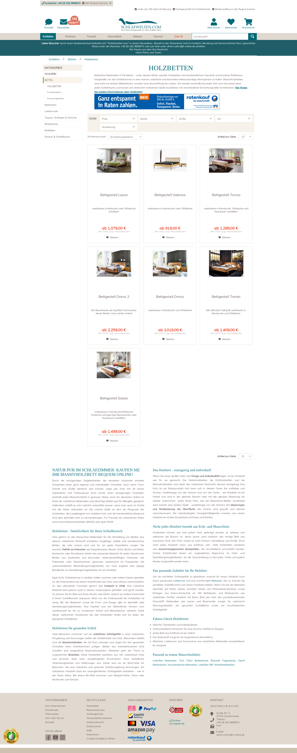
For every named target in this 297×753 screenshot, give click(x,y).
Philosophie (51, 713)
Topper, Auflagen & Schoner (61, 117)
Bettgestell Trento (226, 297)
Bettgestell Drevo (170, 297)
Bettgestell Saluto (114, 398)
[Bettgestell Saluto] (113, 367)
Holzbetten (54, 86)
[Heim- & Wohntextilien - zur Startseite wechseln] (139, 24)
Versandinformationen (99, 718)
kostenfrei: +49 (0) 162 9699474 (62, 3)
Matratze (217, 580)
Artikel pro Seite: (227, 136)
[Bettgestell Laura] (113, 163)
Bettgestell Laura (114, 195)
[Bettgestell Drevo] (170, 265)
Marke (143, 118)
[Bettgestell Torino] (226, 163)
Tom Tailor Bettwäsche (193, 660)
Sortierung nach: (96, 136)
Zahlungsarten (95, 713)
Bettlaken (50, 130)
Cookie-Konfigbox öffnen (101, 738)
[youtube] (55, 737)
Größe (182, 118)
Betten (49, 80)
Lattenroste (51, 111)
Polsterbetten (54, 92)
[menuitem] (148, 25)
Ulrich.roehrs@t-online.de (181, 46)
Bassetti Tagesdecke (223, 660)
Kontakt (49, 722)
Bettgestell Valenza (170, 195)
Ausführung (108, 127)
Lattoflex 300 (205, 664)
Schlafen (50, 73)
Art (219, 118)
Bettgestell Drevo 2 (113, 297)
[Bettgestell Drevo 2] (113, 265)
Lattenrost (179, 580)
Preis (105, 118)
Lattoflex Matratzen (165, 660)
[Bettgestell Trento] (226, 265)
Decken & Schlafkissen (57, 136)
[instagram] (62, 737)
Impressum (93, 734)
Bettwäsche (51, 124)
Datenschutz (94, 726)
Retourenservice (96, 710)
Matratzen (50, 104)
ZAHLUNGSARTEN (140, 700)
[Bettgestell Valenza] (170, 163)
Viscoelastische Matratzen (182, 664)
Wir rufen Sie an (54, 718)
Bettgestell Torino (226, 195)
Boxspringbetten (55, 98)
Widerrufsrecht (95, 722)
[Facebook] (48, 737)
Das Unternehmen (55, 705)
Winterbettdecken (224, 664)
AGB (89, 730)
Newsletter (93, 705)
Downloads (51, 710)
